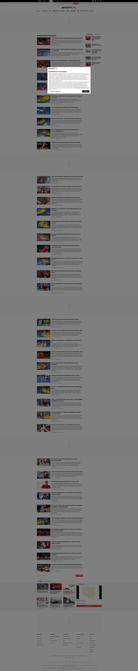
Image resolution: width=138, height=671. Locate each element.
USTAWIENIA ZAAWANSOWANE (55, 91)
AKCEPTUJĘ (86, 91)
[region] (69, 80)
